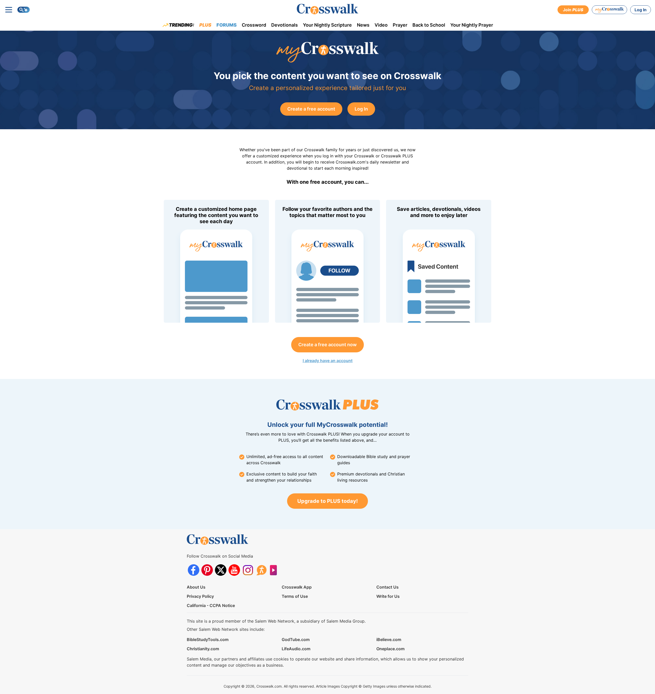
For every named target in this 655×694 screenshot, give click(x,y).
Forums (226, 25)
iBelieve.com (388, 639)
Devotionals (284, 25)
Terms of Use (295, 596)
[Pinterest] (207, 570)
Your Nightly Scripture (327, 25)
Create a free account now (327, 344)
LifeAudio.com (296, 648)
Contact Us (387, 587)
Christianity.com (203, 648)
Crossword (254, 25)
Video (381, 25)
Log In (641, 9)
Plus (205, 25)
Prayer (400, 25)
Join (573, 9)
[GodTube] (275, 570)
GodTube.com (296, 639)
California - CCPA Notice (211, 605)
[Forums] (261, 570)
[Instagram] (248, 570)
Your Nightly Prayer (471, 25)
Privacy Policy (200, 596)
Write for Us (388, 596)
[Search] (23, 10)
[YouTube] (234, 570)
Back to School (428, 25)
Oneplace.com (390, 648)
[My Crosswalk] (609, 9)
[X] (220, 570)
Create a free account (311, 109)
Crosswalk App (297, 587)
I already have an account (328, 360)
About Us (196, 587)
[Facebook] (193, 570)
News (363, 25)
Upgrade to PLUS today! (327, 501)
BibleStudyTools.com (207, 639)
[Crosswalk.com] (327, 9)
